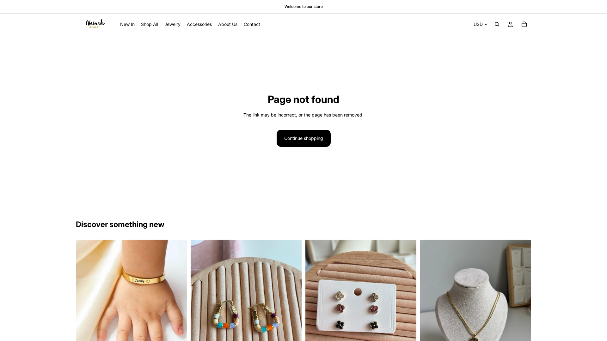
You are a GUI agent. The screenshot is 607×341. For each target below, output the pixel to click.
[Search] (497, 24)
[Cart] (524, 24)
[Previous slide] (85, 295)
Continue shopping (303, 138)
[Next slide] (177, 295)
